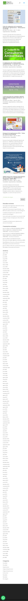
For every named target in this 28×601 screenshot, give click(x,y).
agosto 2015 (5, 425)
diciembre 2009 (6, 547)
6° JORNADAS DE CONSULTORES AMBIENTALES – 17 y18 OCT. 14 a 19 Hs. (13, 63)
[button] (3, 598)
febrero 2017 (5, 399)
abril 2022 (5, 349)
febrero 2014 (5, 458)
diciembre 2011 (6, 506)
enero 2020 (5, 375)
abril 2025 (5, 284)
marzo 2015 (5, 432)
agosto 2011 (5, 514)
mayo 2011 (5, 520)
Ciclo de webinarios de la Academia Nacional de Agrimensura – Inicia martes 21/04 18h (14, 27)
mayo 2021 (5, 361)
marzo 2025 (5, 286)
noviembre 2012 (6, 486)
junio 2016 (5, 409)
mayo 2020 (5, 373)
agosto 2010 (5, 533)
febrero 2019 (5, 383)
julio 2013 (5, 470)
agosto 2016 (5, 407)
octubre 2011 (5, 510)
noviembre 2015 (6, 421)
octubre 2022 (5, 341)
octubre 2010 (5, 529)
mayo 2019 (5, 379)
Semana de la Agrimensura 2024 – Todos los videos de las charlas (14, 133)
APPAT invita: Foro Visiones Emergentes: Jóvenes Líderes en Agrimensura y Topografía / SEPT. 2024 (14, 178)
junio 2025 (5, 280)
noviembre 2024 (6, 294)
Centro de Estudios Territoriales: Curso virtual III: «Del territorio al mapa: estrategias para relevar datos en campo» (14, 218)
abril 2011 (5, 521)
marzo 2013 (5, 478)
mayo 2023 (5, 330)
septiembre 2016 (6, 405)
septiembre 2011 (6, 512)
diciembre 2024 (6, 292)
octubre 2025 (5, 272)
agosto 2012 (5, 490)
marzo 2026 (5, 262)
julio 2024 (5, 302)
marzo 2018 (5, 387)
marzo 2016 (5, 415)
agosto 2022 (5, 345)
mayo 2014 (5, 452)
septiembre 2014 (6, 444)
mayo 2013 (5, 474)
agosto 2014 (5, 446)
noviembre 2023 (6, 318)
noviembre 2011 (6, 508)
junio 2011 (5, 518)
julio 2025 (5, 278)
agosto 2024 (5, 300)
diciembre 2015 (6, 419)
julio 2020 (5, 369)
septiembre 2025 (6, 274)
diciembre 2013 (6, 462)
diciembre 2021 (6, 353)
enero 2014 (5, 460)
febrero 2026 (5, 264)
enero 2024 (5, 314)
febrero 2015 (5, 434)
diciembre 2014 (6, 438)
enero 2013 (5, 482)
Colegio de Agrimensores (8, 569)
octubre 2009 (5, 551)
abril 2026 (5, 260)
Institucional (19, 102)
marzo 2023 (5, 334)
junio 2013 (5, 472)
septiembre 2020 (6, 367)
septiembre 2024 (6, 298)
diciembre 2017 (6, 391)
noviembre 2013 (6, 464)
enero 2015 (5, 436)
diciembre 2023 (6, 316)
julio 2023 (5, 326)
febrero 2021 (5, 363)
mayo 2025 (5, 282)
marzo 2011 (5, 523)
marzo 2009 (5, 553)
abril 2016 (5, 413)
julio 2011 (5, 515)
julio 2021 (5, 357)
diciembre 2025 (6, 268)
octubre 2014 (5, 442)
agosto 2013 (5, 468)
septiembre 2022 (6, 343)
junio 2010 (5, 537)
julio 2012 (5, 492)
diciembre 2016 (6, 401)
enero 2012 (5, 504)
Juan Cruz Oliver (9, 30)
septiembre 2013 (6, 466)
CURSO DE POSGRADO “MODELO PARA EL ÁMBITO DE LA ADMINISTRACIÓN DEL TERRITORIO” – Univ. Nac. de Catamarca (13, 230)
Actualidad (5, 67)
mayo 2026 (5, 258)
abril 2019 (5, 381)
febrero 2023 (5, 336)
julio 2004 (5, 557)
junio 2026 (5, 256)
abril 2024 (5, 308)
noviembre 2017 (6, 393)
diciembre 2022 (6, 339)
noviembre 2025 (6, 270)
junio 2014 (5, 450)
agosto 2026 (5, 252)
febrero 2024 (5, 312)
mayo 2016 (5, 411)
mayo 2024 (5, 306)
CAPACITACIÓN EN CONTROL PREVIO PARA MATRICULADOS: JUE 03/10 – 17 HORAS (13, 98)
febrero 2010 (5, 545)
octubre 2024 (5, 296)
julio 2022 (5, 347)
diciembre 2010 (6, 527)
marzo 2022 (5, 351)
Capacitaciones (6, 31)
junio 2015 (5, 427)
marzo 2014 (5, 456)
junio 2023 (5, 328)
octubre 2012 (5, 488)
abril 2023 (5, 332)
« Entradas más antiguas (8, 197)
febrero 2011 (5, 525)
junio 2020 (5, 371)
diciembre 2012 (6, 484)
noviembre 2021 (6, 355)
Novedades (13, 31)
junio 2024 (5, 304)
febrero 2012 (5, 502)
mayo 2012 (5, 496)
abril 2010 (5, 541)
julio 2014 (5, 448)
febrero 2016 (5, 417)
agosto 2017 (5, 395)
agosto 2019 (5, 377)
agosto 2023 (5, 324)
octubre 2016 (5, 403)
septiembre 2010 (6, 531)
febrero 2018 (5, 389)
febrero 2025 (5, 288)
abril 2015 (5, 430)
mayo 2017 (5, 397)
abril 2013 (5, 476)
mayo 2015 (5, 428)
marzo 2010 (5, 543)
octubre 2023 (5, 320)
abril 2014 (5, 454)
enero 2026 (5, 266)
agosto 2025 (5, 276)
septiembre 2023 (6, 322)
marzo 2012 (5, 500)
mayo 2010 (5, 539)
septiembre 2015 (6, 423)
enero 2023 (5, 338)
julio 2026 (5, 254)
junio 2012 (5, 494)
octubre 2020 (5, 365)
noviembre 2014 (6, 440)
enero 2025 (5, 290)
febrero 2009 (5, 555)
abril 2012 (5, 498)
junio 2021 (5, 359)
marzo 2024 (5, 310)
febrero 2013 (5, 480)
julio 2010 (5, 535)
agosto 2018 (5, 385)
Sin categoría (5, 578)
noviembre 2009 (6, 549)
